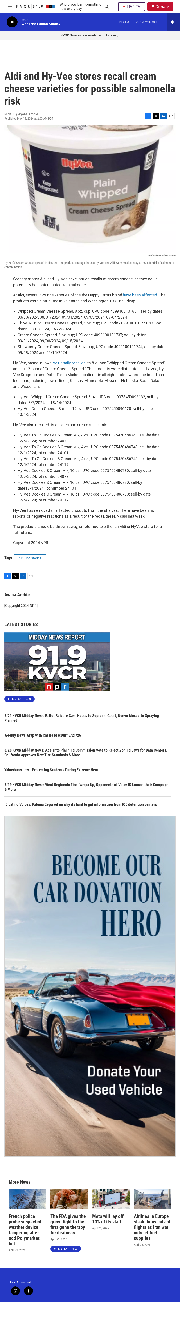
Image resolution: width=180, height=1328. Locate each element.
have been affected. (140, 295)
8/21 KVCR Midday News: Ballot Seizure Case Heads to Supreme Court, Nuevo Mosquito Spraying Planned (81, 718)
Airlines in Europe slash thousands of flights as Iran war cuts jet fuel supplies (152, 1227)
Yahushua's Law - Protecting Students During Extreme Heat (51, 769)
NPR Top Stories (30, 558)
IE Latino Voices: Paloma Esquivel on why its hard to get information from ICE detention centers (80, 804)
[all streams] (173, 22)
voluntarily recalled (69, 363)
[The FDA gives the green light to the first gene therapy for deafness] (69, 1199)
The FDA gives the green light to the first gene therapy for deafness (68, 1224)
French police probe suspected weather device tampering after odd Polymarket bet (25, 1230)
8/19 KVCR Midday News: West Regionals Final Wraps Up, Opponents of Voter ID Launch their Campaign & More (86, 787)
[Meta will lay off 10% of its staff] (111, 1199)
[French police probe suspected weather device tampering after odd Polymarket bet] (27, 1199)
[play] (12, 22)
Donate (162, 6)
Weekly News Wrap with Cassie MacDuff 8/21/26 (42, 735)
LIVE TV (133, 6)
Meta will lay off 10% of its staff (108, 1219)
